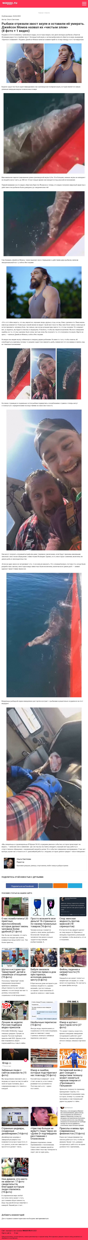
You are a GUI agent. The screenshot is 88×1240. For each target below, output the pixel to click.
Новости (47, 13)
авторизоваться (42, 1219)
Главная (40, 13)
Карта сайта (6, 1233)
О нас (16, 1233)
